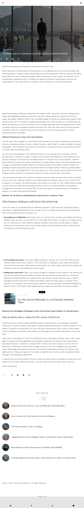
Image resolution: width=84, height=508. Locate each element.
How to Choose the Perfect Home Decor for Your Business (33, 416)
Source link (12, 366)
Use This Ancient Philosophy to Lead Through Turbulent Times (45, 301)
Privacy (4, 483)
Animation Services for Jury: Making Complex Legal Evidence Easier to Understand (42, 437)
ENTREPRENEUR (8, 49)
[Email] (18, 59)
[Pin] (12, 59)
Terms (11, 483)
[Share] (1, 59)
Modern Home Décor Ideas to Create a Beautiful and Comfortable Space (38, 406)
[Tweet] (6, 59)
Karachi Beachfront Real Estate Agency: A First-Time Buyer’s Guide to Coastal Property (43, 458)
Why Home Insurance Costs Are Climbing (26, 427)
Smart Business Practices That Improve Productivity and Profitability (36, 447)
